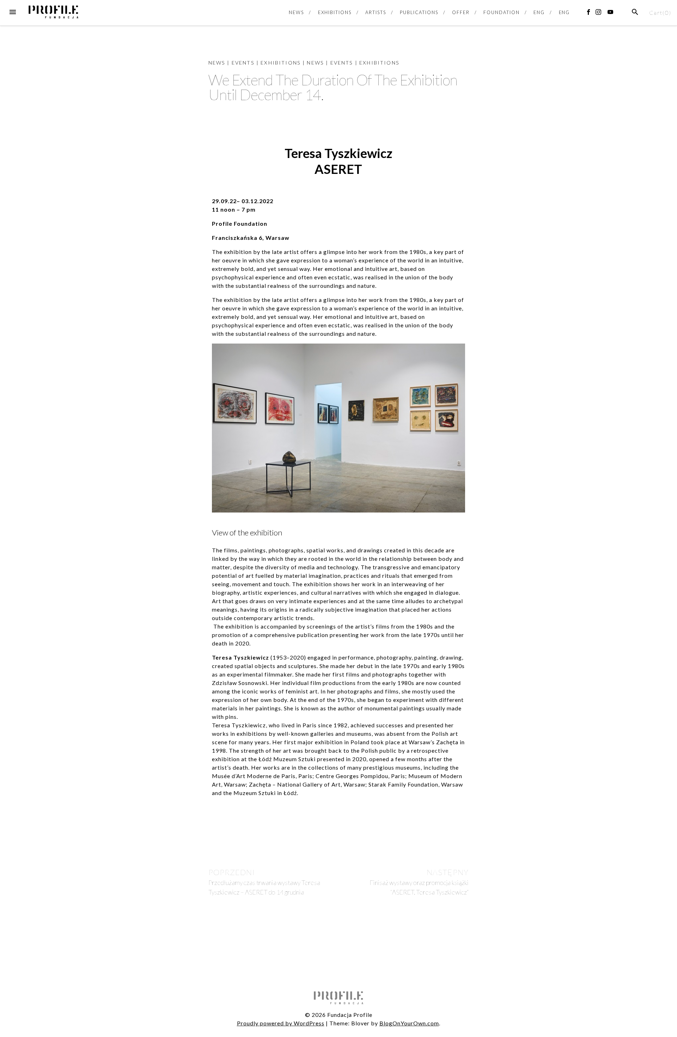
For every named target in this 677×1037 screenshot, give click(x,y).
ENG (539, 12)
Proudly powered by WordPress (280, 1023)
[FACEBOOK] (590, 13)
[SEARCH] (635, 12)
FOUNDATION (501, 12)
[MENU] (12, 12)
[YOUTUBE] (612, 13)
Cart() (660, 12)
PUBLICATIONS (419, 12)
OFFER (461, 12)
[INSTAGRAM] (600, 13)
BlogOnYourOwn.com (409, 1023)
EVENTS (243, 63)
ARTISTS (375, 12)
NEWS (296, 12)
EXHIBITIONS (335, 12)
